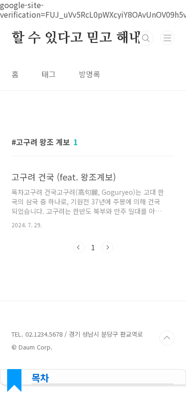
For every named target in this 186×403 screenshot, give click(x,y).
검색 (146, 38)
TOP (167, 338)
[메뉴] (167, 38)
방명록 (89, 74)
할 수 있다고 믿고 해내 (76, 38)
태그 (48, 74)
